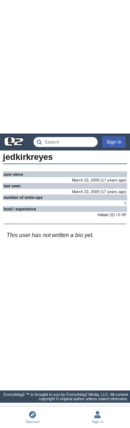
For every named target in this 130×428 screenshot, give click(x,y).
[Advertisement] (65, 67)
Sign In (114, 142)
